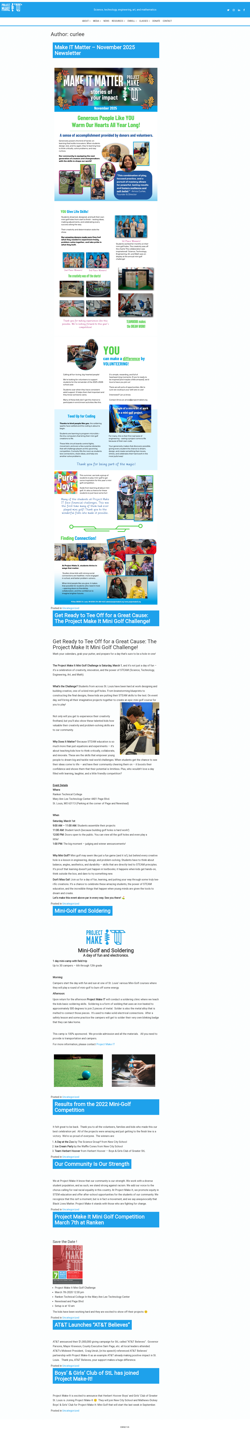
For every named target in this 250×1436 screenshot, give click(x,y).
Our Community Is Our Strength (92, 1164)
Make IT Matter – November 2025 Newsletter (95, 50)
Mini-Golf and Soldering (83, 911)
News (106, 21)
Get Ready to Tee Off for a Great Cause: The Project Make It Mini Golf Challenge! (102, 618)
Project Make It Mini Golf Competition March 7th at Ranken (100, 1220)
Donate (156, 21)
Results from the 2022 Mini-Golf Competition (93, 1107)
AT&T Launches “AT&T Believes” (92, 1325)
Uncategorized (70, 608)
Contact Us (124, 1427)
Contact (167, 21)
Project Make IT (105, 1044)
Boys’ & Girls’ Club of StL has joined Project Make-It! (97, 1376)
